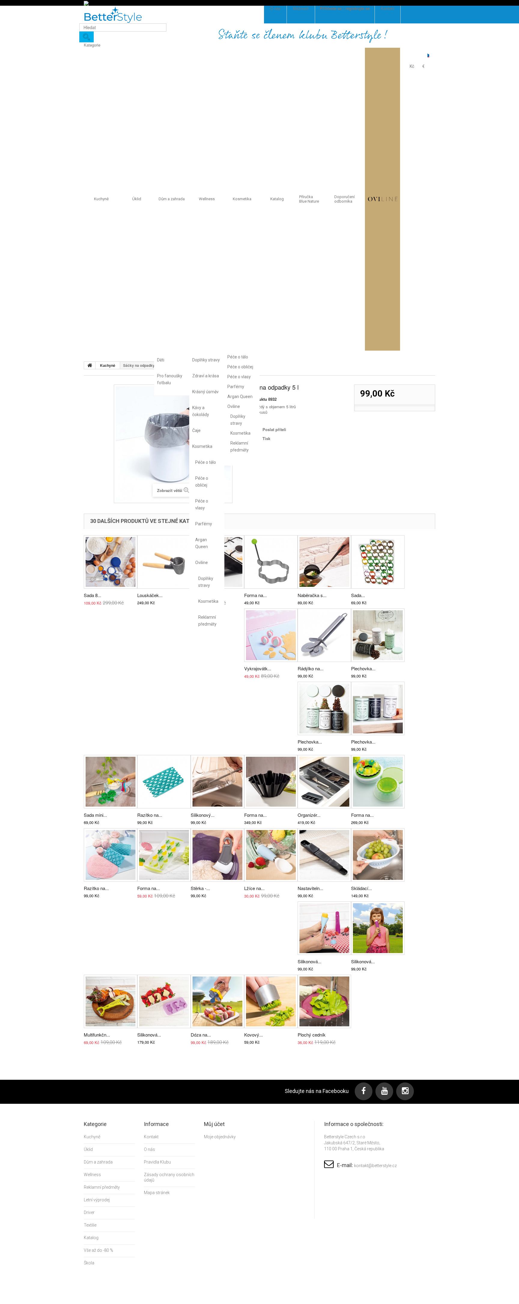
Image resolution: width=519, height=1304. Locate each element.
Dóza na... (201, 1034)
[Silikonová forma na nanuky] (164, 1001)
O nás (149, 1149)
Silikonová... (309, 961)
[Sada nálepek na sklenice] (378, 562)
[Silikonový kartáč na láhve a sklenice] (217, 781)
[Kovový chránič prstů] (271, 1001)
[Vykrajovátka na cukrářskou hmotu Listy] (271, 635)
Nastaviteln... (310, 888)
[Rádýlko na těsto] (324, 635)
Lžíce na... (254, 888)
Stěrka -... (200, 888)
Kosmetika (202, 446)
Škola (89, 1262)
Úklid (136, 199)
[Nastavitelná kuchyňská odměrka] (324, 855)
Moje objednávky (220, 1136)
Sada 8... (92, 595)
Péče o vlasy (201, 504)
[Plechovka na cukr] (378, 708)
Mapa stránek (157, 1192)
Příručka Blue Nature (309, 199)
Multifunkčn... (97, 1034)
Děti (160, 360)
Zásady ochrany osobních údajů (169, 1177)
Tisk (266, 438)
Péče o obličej (201, 481)
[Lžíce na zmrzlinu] (271, 855)
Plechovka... (363, 668)
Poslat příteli (274, 429)
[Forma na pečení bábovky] (271, 781)
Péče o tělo (205, 462)
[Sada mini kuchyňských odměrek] (110, 781)
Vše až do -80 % (98, 1250)
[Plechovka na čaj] (324, 708)
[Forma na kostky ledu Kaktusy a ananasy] (164, 855)
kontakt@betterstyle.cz (375, 1165)
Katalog (277, 199)
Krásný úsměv (205, 391)
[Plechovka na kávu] (378, 635)
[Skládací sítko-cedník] (378, 855)
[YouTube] (384, 1091)
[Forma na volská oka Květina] (271, 562)
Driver (89, 1212)
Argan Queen (201, 543)
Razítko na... (149, 815)
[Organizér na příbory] (324, 781)
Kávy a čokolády (200, 411)
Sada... (358, 595)
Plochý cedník (312, 1034)
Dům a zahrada (172, 199)
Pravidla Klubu (157, 1162)
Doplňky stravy (206, 360)
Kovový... (253, 1034)
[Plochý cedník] (324, 1001)
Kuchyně (101, 199)
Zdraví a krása (205, 375)
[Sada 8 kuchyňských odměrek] (110, 562)
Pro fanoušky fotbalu (169, 379)
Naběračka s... (312, 595)
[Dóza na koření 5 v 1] (217, 1001)
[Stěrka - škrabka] (217, 855)
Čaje (196, 430)
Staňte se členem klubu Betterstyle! (303, 35)
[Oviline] (382, 199)
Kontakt (151, 1136)
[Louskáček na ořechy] (164, 562)
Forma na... (255, 595)
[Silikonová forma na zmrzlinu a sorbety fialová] (378, 928)
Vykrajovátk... (257, 668)
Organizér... (309, 815)
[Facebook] (363, 1091)
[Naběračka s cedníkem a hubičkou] (324, 562)
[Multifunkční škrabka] (110, 1001)
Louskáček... (149, 595)
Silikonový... (202, 815)
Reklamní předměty (206, 620)
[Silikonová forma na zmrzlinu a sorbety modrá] (324, 928)
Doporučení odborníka (344, 199)
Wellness (207, 199)
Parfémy (203, 523)
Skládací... (361, 888)
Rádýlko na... (310, 668)
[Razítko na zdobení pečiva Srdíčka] (164, 781)
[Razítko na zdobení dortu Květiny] (110, 855)
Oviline (201, 562)
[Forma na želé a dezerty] (378, 781)
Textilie (90, 1225)
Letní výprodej (97, 1199)
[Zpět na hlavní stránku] (90, 365)
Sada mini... (95, 815)
